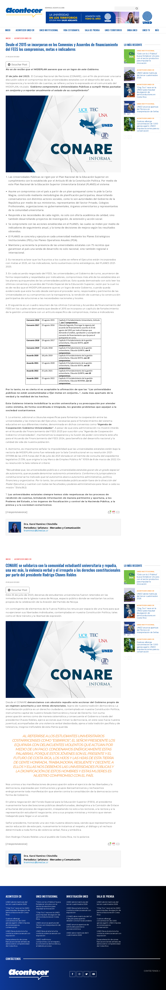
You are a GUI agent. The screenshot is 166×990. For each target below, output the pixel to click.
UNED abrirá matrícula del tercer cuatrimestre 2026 (147, 75)
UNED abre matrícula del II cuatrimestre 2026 (77, 934)
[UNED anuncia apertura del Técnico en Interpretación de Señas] (129, 108)
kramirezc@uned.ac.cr (36, 530)
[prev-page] (125, 137)
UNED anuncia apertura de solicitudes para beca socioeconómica (77, 926)
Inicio (8, 38)
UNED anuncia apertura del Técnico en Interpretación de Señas (148, 109)
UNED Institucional (145, 50)
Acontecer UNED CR (22, 38)
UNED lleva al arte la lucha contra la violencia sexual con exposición (18, 933)
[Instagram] (79, 974)
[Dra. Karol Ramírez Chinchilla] (15, 527)
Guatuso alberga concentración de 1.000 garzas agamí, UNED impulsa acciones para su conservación (148, 126)
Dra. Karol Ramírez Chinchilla (40, 524)
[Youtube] (93, 974)
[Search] (136, 8)
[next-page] (129, 137)
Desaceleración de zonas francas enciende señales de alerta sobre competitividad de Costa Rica (18, 942)
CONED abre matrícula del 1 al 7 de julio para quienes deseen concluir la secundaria (79, 918)
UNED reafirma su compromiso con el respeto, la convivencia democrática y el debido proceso (48, 942)
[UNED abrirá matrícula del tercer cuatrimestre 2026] (129, 74)
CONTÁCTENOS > (152, 971)
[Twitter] (86, 974)
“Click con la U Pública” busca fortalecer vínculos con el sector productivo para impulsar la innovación (148, 58)
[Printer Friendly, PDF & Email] (114, 512)
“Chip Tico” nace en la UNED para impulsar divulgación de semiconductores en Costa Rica (146, 92)
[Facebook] (72, 974)
